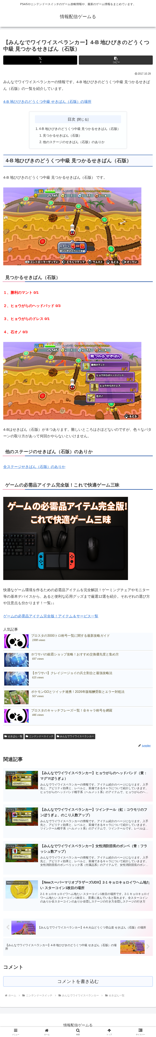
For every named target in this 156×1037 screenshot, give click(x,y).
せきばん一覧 (15, 736)
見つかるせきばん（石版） (62, 135)
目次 (71, 119)
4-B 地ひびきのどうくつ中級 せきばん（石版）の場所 (47, 102)
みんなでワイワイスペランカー (77, 736)
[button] (116, 60)
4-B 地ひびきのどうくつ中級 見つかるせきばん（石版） (79, 129)
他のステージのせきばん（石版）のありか (74, 142)
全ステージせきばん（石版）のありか (34, 467)
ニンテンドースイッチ (41, 736)
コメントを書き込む (78, 981)
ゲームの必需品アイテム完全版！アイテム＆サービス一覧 (50, 616)
